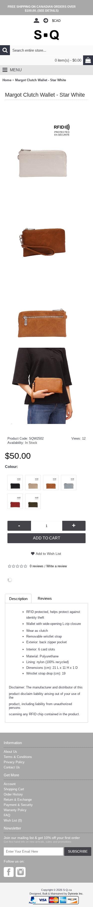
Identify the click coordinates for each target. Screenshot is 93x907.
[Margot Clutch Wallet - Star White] (46, 144)
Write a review (56, 566)
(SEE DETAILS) (48, 10)
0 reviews (36, 566)
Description (18, 599)
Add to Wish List (48, 554)
